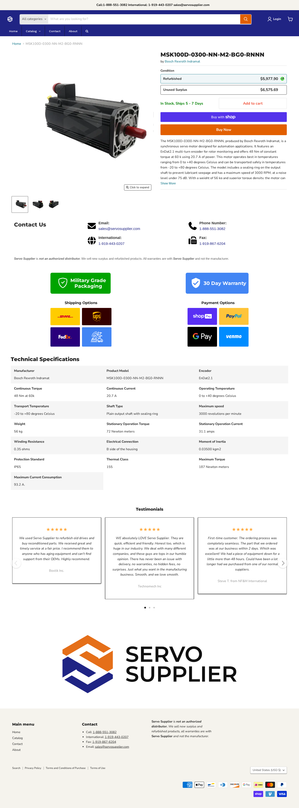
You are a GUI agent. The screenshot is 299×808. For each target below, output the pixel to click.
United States (267, 770)
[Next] (283, 563)
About (16, 750)
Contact (17, 744)
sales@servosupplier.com (119, 229)
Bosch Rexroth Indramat (182, 61)
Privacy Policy (33, 768)
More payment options (223, 129)
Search (16, 768)
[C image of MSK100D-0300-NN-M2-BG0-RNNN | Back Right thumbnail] (54, 204)
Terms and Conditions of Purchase (66, 768)
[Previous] (16, 563)
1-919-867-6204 (212, 244)
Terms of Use (97, 768)
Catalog (17, 738)
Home (16, 44)
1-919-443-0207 (111, 244)
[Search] (245, 19)
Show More (168, 183)
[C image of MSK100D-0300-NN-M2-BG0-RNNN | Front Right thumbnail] (20, 204)
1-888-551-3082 (212, 229)
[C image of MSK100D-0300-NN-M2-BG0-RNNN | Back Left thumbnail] (37, 204)
